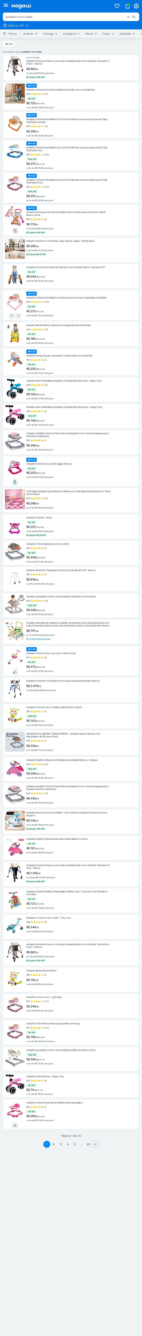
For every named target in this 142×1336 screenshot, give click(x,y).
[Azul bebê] (11, 316)
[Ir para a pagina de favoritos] (117, 5)
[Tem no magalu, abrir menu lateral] (6, 5)
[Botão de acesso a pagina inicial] (61, 6)
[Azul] (15, 482)
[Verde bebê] (18, 316)
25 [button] (88, 1144)
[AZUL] (15, 1125)
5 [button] (74, 1144)
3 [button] (60, 1144)
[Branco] (15, 230)
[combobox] (71, 16)
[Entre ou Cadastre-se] (136, 6)
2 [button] (54, 1144)
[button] (128, 17)
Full (10, 44)
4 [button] (67, 1144)
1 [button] (46, 1144)
